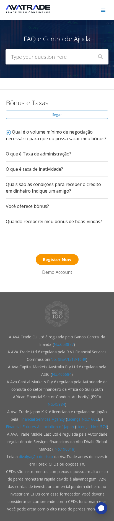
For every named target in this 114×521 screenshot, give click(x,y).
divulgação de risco (36, 456)
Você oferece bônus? (27, 206)
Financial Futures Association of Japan (40, 426)
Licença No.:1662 (82, 419)
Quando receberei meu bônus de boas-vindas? (54, 221)
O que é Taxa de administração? (38, 154)
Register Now (57, 259)
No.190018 (63, 449)
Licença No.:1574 (91, 426)
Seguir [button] (57, 114)
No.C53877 (64, 344)
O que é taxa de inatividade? (34, 169)
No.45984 (56, 404)
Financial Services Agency (42, 419)
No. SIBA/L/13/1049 (68, 359)
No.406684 (61, 374)
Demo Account (57, 272)
